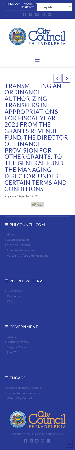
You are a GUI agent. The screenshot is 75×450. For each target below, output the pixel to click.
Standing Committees (21, 250)
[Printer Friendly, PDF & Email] (37, 204)
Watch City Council (19, 398)
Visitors (12, 301)
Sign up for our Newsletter (24, 393)
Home (11, 234)
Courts (11, 336)
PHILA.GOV (13, 3)
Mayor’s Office (16, 347)
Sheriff (11, 352)
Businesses (14, 290)
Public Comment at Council (24, 387)
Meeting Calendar (18, 245)
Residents (13, 296)
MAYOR (28, 3)
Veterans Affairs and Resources (27, 255)
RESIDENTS (27, 7)
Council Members (18, 239)
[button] (37, 59)
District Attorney (18, 341)
